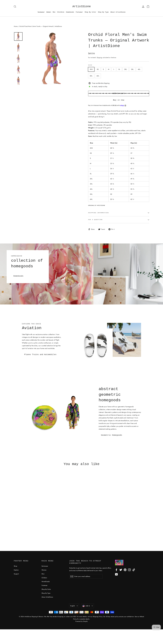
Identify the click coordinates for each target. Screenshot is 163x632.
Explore (16, 570)
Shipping (99, 57)
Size (90, 65)
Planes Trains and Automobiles (40, 355)
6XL (98, 76)
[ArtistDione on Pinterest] (125, 569)
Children (60, 12)
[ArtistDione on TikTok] (133, 569)
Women (48, 12)
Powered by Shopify (81, 621)
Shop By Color (90, 12)
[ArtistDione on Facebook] (116, 569)
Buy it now (118, 100)
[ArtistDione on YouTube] (116, 574)
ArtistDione (81, 6)
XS (98, 69)
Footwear (79, 12)
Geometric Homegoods (111, 435)
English (72, 606)
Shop (15, 566)
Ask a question (95, 219)
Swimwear (41, 12)
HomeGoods (70, 12)
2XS (91, 69)
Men (54, 12)
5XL (91, 76)
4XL (139, 69)
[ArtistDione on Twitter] (120, 569)
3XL (132, 69)
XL (119, 69)
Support (16, 574)
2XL (125, 69)
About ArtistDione (117, 12)
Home (16, 26)
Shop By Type (103, 12)
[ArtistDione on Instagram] (129, 569)
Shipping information (98, 212)
